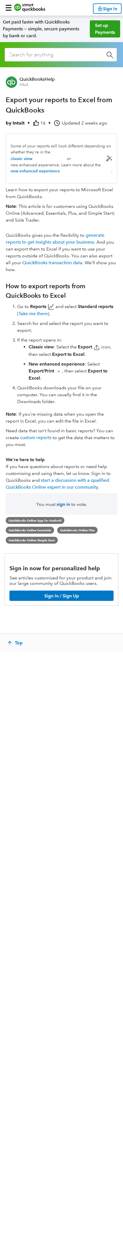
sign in (63, 504)
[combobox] (61, 55)
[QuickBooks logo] (29, 8)
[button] (8, 8)
